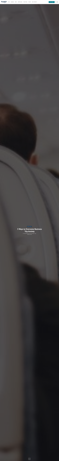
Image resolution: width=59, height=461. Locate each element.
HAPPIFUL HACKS (29, 226)
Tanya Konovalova (27, 233)
